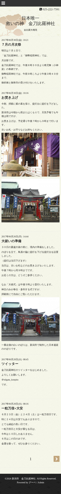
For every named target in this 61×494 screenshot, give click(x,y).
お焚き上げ (9, 97)
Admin (41, 482)
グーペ (32, 482)
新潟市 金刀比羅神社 (24, 478)
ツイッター (9, 364)
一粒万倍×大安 (12, 408)
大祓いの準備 (11, 241)
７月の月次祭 (11, 44)
